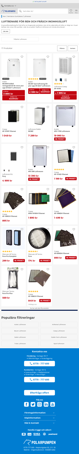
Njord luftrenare (59, 343)
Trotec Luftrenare (20, 343)
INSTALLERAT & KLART (40, 1)
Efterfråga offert (39, 392)
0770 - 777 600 (41, 363)
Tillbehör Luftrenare (20, 39)
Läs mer (5, 31)
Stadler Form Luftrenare (59, 337)
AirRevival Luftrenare (59, 324)
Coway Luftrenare (59, 331)
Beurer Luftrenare (20, 331)
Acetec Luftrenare (20, 324)
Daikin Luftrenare (20, 337)
